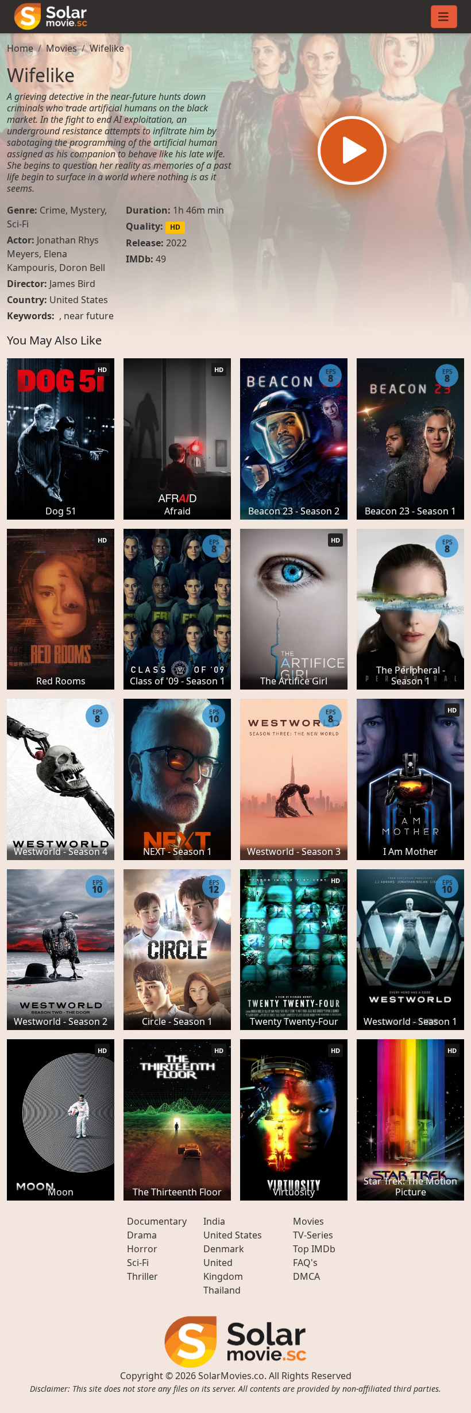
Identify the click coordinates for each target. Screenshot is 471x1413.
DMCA (306, 1276)
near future (89, 315)
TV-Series (313, 1235)
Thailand (222, 1290)
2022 (176, 243)
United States (78, 299)
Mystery (87, 210)
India (214, 1221)
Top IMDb (314, 1248)
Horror (142, 1248)
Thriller (142, 1276)
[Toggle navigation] (444, 16)
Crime (52, 210)
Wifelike (107, 48)
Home (20, 48)
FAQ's (305, 1262)
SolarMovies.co (231, 1375)
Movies (61, 48)
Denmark (223, 1248)
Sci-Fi (18, 224)
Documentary (157, 1221)
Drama (142, 1235)
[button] (352, 150)
